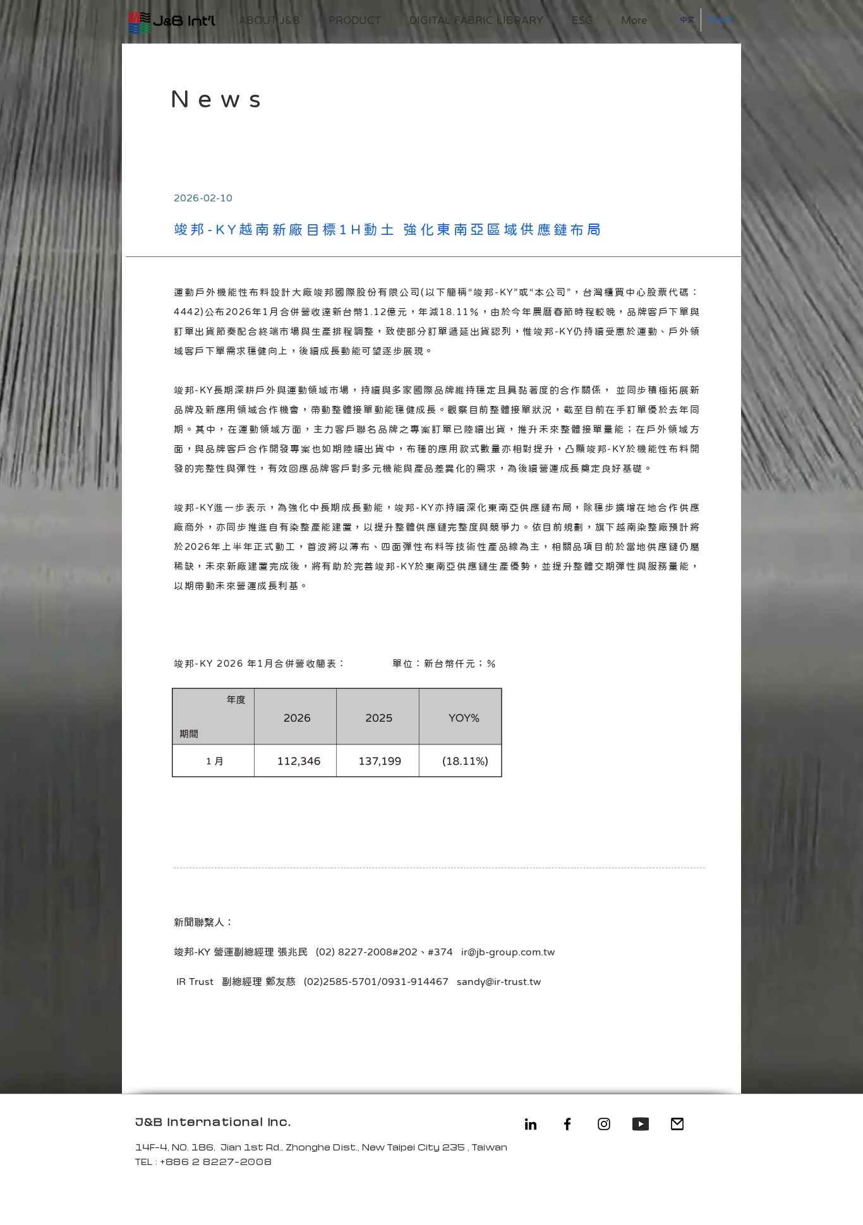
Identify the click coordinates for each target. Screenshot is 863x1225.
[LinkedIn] (530, 1124)
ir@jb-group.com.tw (508, 952)
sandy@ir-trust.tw (499, 981)
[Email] (677, 1124)
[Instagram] (604, 1124)
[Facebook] (567, 1124)
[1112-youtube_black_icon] (640, 1124)
